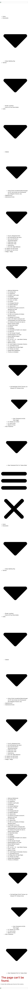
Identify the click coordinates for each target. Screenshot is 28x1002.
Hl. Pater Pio (11, 331)
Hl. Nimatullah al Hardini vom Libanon (17, 330)
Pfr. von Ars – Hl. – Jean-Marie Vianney (17, 339)
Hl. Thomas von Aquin (13, 348)
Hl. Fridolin (10, 301)
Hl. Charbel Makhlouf (13, 298)
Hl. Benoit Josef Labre (13, 295)
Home (4, 16)
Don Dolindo (11, 337)
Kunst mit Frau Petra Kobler (12, 107)
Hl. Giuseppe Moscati (13, 303)
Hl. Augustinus (11, 293)
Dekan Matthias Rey (10, 61)
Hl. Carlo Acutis (11, 423)
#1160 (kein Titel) (12, 242)
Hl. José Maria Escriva (13, 345)
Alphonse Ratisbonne (13, 290)
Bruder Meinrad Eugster (13, 336)
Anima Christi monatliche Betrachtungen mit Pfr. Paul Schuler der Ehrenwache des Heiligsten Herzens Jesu (18, 192)
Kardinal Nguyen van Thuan (14, 334)
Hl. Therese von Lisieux (13, 421)
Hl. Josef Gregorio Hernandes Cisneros (17, 344)
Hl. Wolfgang (11, 328)
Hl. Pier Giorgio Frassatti (14, 333)
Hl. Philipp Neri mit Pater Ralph (15, 347)
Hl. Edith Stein (11, 311)
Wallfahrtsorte (8, 195)
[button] (14, 494)
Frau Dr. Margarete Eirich (14, 235)
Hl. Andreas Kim (12, 292)
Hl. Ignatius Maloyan (13, 304)
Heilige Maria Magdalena (14, 350)
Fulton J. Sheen (11, 341)
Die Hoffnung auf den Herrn (14, 237)
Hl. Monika (10, 326)
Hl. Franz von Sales (12, 300)
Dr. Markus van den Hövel (11, 248)
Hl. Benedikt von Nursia (13, 317)
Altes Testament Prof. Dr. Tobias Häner (17, 465)
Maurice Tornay (11, 342)
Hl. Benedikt (11, 296)
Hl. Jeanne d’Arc (12, 306)
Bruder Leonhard (9, 105)
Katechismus (11, 245)
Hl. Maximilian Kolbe (13, 325)
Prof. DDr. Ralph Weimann (14, 247)
